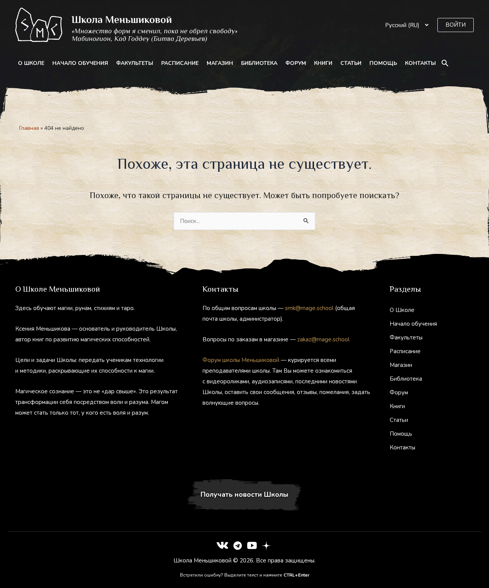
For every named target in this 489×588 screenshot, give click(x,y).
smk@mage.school (309, 308)
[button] (455, 25)
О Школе (31, 63)
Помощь (383, 63)
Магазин (220, 63)
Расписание (180, 63)
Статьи (350, 63)
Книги (323, 63)
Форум (295, 63)
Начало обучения (80, 63)
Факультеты (134, 63)
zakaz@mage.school (323, 339)
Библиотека (259, 63)
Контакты (420, 63)
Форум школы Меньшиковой (240, 360)
